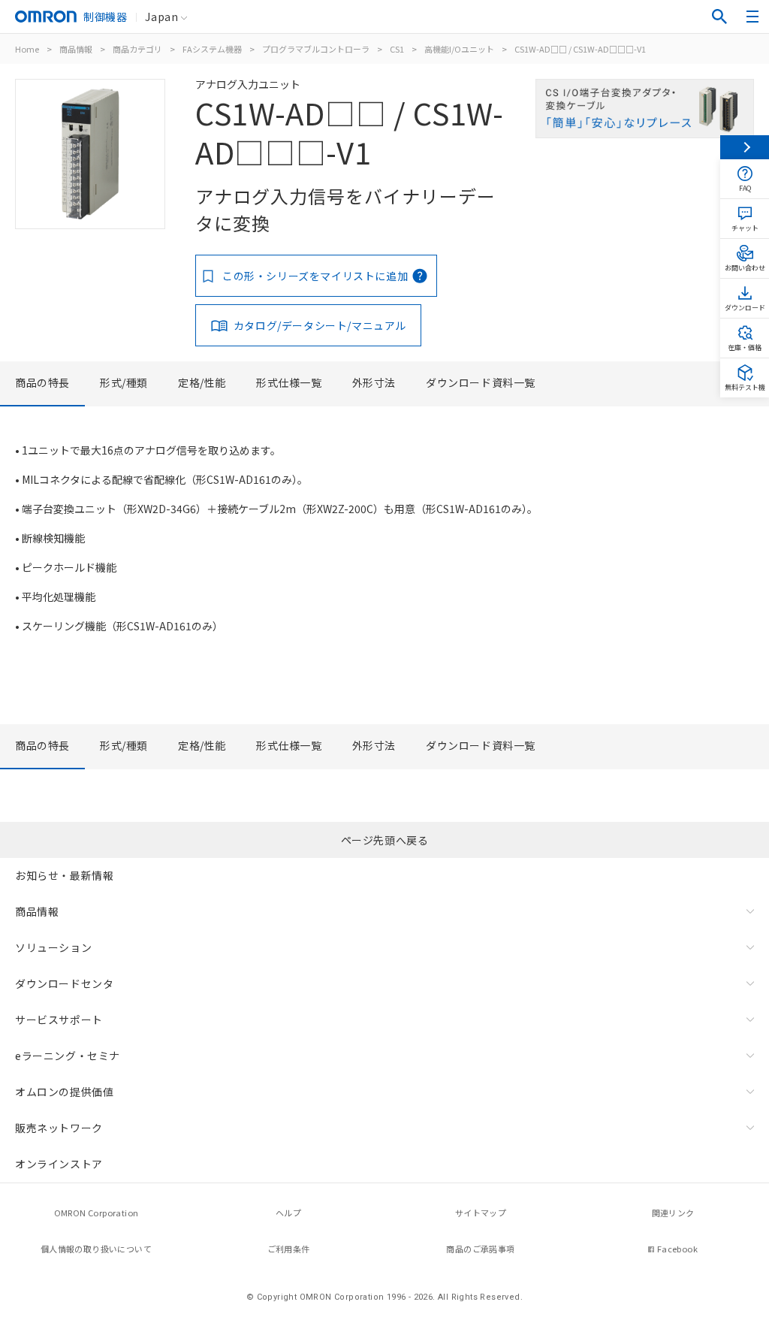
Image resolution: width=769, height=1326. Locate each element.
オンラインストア (59, 1163)
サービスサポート (59, 1019)
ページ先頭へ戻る (385, 839)
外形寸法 (374, 382)
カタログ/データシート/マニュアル (320, 325)
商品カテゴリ (137, 49)
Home (27, 49)
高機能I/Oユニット (459, 49)
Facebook (677, 1249)
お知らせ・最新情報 (64, 875)
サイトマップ (480, 1213)
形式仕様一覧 (289, 382)
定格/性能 (202, 382)
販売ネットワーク (59, 1127)
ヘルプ (288, 1213)
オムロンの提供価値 (64, 1091)
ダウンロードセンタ (64, 983)
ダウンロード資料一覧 (480, 382)
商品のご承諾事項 (480, 1249)
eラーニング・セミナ (67, 1055)
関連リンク (673, 1213)
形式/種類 (124, 382)
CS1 (397, 49)
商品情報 (75, 49)
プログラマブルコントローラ (315, 49)
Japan (161, 16)
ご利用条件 (288, 1249)
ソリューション (53, 947)
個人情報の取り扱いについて (96, 1249)
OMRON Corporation (96, 1213)
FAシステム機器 (212, 49)
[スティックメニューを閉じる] (744, 147)
